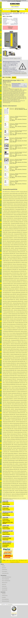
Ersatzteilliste (6, 545)
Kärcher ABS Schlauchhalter (17, 242)
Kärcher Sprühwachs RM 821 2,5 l (15, 281)
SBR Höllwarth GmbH (17, 0)
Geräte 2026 (5, 501)
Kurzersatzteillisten (5, 599)
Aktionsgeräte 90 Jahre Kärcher (8, 523)
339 (18, 168)
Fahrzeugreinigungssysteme (7, 12)
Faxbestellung (4, 569)
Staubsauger (5, 539)
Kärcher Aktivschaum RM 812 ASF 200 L (15, 202)
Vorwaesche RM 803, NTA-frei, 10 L (18, 223)
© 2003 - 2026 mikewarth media (12, 560)
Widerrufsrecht (4, 582)
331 (18, 182)
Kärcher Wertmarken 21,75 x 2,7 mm (11, 440)
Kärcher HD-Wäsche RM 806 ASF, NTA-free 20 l (14, 329)
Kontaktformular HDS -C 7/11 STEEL (18, 72)
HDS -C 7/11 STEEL (6, 77)
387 (18, 161)
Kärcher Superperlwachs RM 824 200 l (11, 249)
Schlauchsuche (4, 595)
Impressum (4, 584)
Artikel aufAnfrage (10, 27)
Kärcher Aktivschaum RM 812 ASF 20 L (12, 476)
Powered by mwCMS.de (14, 562)
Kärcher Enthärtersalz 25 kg (20, 248)
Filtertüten (4, 593)
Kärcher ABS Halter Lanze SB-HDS (17, 193)
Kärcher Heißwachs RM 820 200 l (13, 304)
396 (18, 118)
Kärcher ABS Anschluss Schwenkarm (12, 246)
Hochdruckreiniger (7, 538)
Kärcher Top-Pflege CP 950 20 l (16, 221)
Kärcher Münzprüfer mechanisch (13, 241)
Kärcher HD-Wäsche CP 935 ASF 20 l (10, 269)
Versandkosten (4, 588)
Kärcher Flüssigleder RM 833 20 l (14, 257)
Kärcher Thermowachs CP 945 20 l (14, 219)
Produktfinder (6, 536)
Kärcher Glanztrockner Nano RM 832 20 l (12, 262)
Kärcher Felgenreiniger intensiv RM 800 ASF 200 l (15, 479)
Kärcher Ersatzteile (7, 542)
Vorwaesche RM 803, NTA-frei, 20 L (18, 340)
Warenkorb (19, 1)
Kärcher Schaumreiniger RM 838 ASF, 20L (15, 334)
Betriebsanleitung (7, 543)
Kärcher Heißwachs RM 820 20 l (16, 258)
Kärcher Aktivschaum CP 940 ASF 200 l (11, 272)
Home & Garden (6, 504)
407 (18, 125)
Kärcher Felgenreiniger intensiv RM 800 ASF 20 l (17, 345)
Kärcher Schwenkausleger (17, 195)
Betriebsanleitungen (5, 601)
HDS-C (21, 13)
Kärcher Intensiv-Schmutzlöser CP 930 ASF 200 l (16, 267)
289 (18, 175)
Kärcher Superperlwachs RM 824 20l (12, 368)
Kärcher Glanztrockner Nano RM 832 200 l (17, 361)
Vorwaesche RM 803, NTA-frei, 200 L (11, 285)
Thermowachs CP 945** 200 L (16, 274)
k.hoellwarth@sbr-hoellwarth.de (20, 73)
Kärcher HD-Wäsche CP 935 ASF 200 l (14, 216)
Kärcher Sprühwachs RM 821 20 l (15, 232)
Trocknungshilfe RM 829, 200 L (9, 200)
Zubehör (14, 77)
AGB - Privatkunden (5, 578)
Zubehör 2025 (6, 525)
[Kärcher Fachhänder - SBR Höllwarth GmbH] (15, 5)
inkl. (2, 604)
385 (18, 147)
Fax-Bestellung (13, 1)
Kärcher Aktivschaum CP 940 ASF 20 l (18, 271)
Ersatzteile (5, 546)
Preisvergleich (4, 571)
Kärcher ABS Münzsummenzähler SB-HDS (15, 350)
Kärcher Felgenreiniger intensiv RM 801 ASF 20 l (15, 207)
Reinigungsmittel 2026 (8, 512)
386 (18, 154)
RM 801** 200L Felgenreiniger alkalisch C (12, 211)
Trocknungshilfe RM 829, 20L (10, 311)
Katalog (15, 58)
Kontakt (8, 1)
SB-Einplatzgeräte (16, 13)
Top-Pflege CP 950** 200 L (18, 276)
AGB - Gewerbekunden (6, 580)
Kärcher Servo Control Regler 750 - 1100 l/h (18, 198)
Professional (5, 502)
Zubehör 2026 (6, 506)
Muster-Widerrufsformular (6, 577)
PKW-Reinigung (16, 12)
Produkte (21, 12)
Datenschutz (4, 586)
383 (18, 132)
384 (18, 139)
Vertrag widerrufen (5, 573)
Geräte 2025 (5, 517)
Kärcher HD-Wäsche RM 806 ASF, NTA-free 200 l (15, 228)
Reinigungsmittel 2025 (8, 531)
